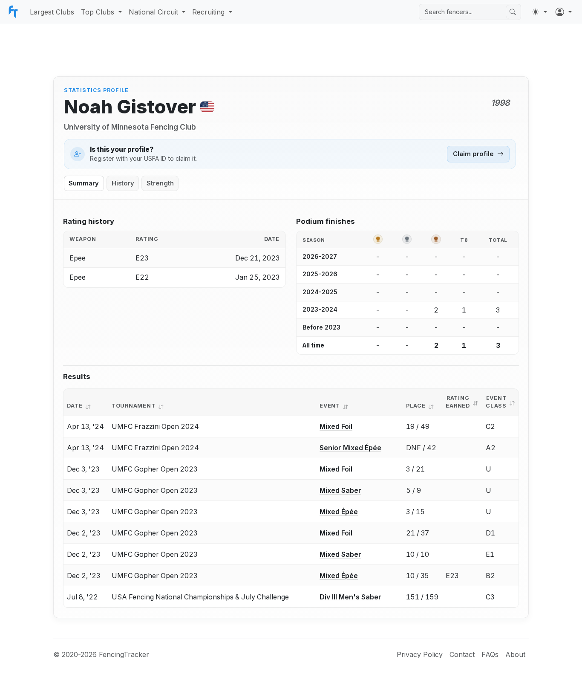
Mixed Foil (336, 426)
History (123, 183)
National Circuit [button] (153, 12)
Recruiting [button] (208, 12)
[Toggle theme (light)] (539, 11)
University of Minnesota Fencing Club (130, 126)
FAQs (489, 654)
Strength (160, 183)
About (515, 654)
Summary (84, 183)
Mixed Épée (339, 511)
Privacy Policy (420, 654)
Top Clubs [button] (97, 12)
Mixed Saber (340, 490)
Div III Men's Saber (350, 597)
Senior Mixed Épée (350, 447)
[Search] (512, 12)
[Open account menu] (563, 11)
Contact (462, 654)
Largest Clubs (52, 12)
